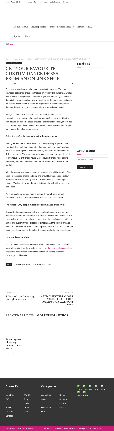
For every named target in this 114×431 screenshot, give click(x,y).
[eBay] (85, 393)
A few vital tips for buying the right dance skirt (20, 297)
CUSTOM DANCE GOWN (42, 265)
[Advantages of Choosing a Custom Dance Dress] (16, 329)
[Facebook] (88, 2)
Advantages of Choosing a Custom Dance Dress (14, 343)
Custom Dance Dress (22, 265)
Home (29, 2)
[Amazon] (79, 393)
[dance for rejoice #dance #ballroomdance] (42, 372)
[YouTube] (97, 387)
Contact (65, 2)
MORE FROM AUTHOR (52, 315)
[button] (105, 27)
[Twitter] (102, 2)
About (28, 36)
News (25, 26)
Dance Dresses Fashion (62, 26)
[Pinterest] (97, 2)
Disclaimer (97, 428)
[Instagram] (93, 2)
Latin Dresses (55, 2)
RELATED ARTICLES (20, 315)
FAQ (7, 399)
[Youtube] (106, 2)
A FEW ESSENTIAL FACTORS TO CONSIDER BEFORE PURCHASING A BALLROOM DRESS (57, 300)
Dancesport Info (39, 26)
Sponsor (17, 36)
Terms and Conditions (53, 428)
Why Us (27, 395)
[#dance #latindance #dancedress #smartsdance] (71, 372)
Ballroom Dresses (40, 2)
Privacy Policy (69, 428)
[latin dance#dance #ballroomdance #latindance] (14, 372)
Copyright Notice (84, 428)
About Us (10, 395)
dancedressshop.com (57, 248)
